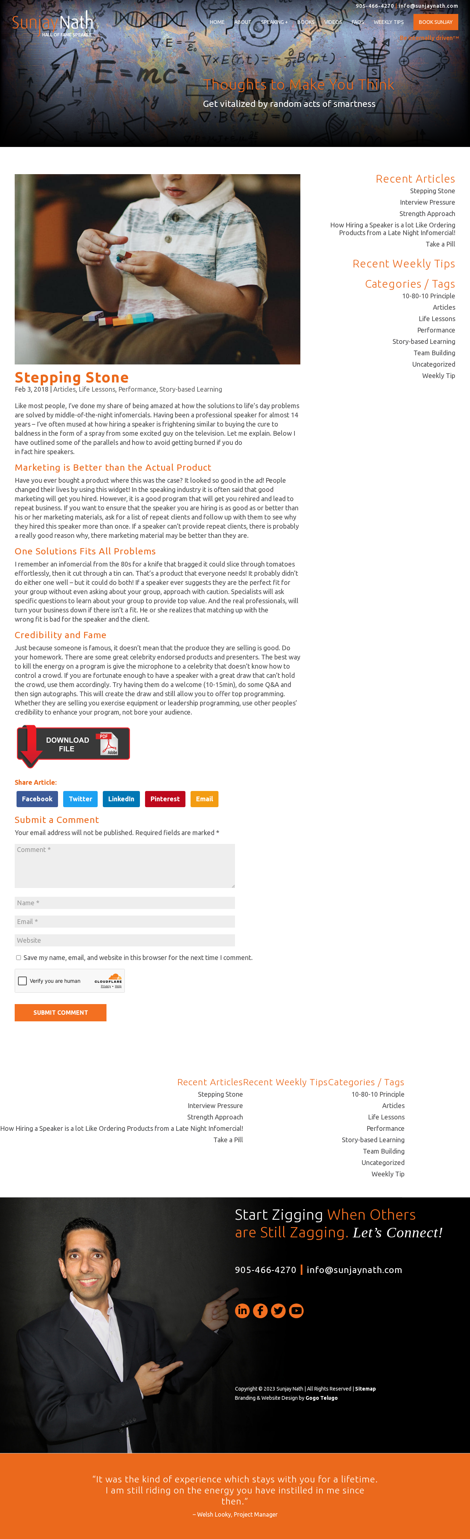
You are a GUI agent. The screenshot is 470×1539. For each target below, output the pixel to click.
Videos (333, 22)
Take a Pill (440, 244)
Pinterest (165, 798)
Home (217, 22)
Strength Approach (427, 213)
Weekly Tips (389, 22)
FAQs (358, 22)
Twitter (80, 798)
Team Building (434, 352)
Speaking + (274, 22)
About (243, 22)
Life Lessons (97, 389)
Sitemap (365, 1389)
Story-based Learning (190, 389)
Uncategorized (433, 364)
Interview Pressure (427, 202)
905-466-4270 (375, 6)
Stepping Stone (432, 190)
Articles (64, 389)
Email (204, 798)
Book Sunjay (436, 22)
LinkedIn (121, 798)
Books (306, 22)
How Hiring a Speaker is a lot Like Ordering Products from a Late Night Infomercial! (392, 228)
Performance (137, 389)
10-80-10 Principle (428, 295)
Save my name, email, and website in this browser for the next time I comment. (138, 957)
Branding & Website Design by (286, 1398)
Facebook (37, 798)
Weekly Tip (438, 375)
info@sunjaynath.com (428, 6)
